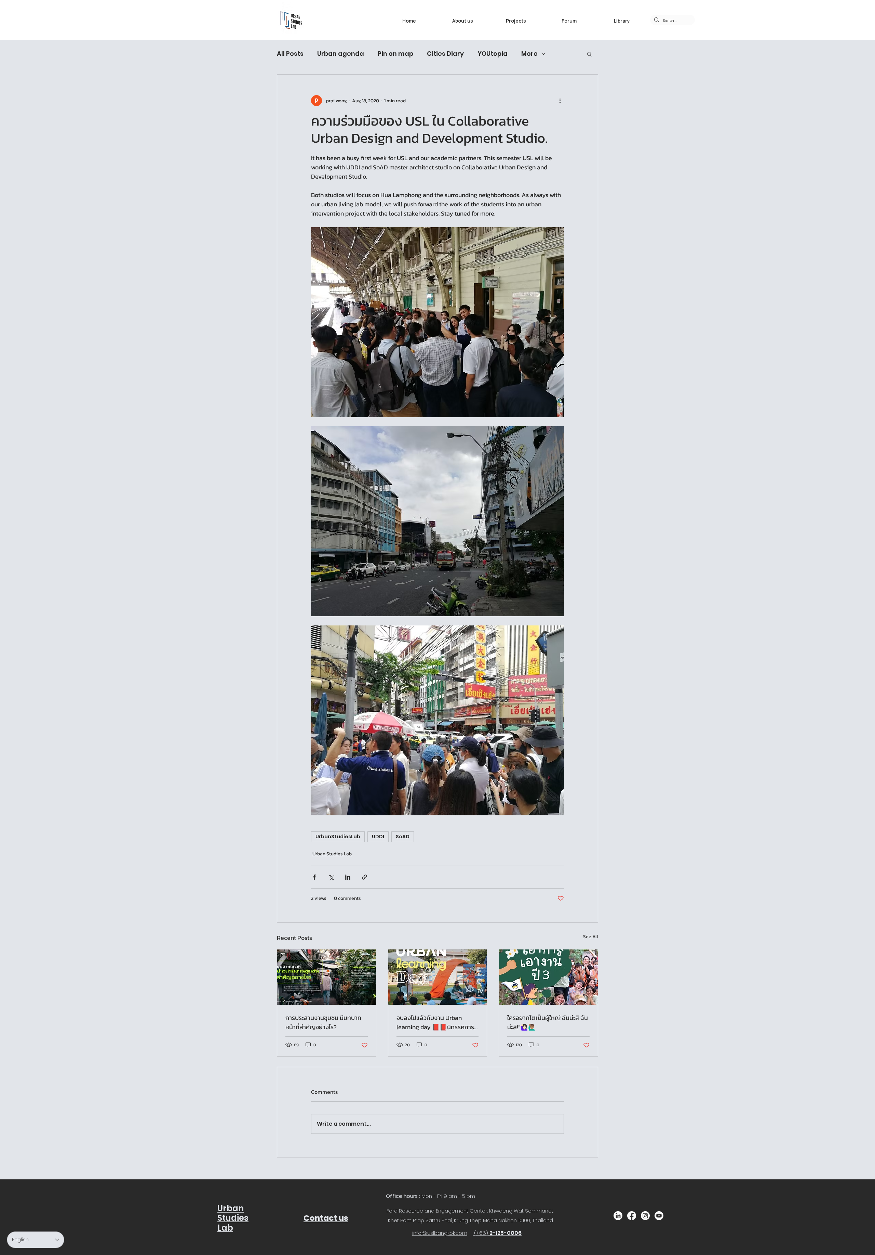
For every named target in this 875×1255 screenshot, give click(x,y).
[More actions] (560, 100)
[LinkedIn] (618, 1215)
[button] (589, 53)
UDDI (378, 836)
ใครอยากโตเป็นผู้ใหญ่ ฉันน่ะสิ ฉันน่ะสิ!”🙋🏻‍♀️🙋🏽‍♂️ (547, 1022)
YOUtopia (492, 53)
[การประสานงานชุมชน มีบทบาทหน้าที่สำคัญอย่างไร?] (326, 977)
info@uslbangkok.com (439, 1233)
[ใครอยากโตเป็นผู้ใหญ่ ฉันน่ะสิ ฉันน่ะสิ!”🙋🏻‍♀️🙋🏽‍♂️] (548, 977)
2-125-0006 (505, 1233)
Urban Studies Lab (332, 853)
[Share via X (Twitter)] (331, 877)
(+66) (481, 1233)
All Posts (290, 53)
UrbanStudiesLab (337, 836)
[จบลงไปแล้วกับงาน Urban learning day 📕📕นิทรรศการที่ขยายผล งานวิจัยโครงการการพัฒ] (437, 977)
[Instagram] (645, 1215)
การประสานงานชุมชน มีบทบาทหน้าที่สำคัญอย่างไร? (323, 1022)
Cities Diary (445, 53)
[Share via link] (364, 877)
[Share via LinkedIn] (348, 877)
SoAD (402, 836)
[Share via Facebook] (314, 877)
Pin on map (395, 53)
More (529, 53)
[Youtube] (659, 1215)
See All (590, 936)
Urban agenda (340, 53)
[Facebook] (631, 1215)
